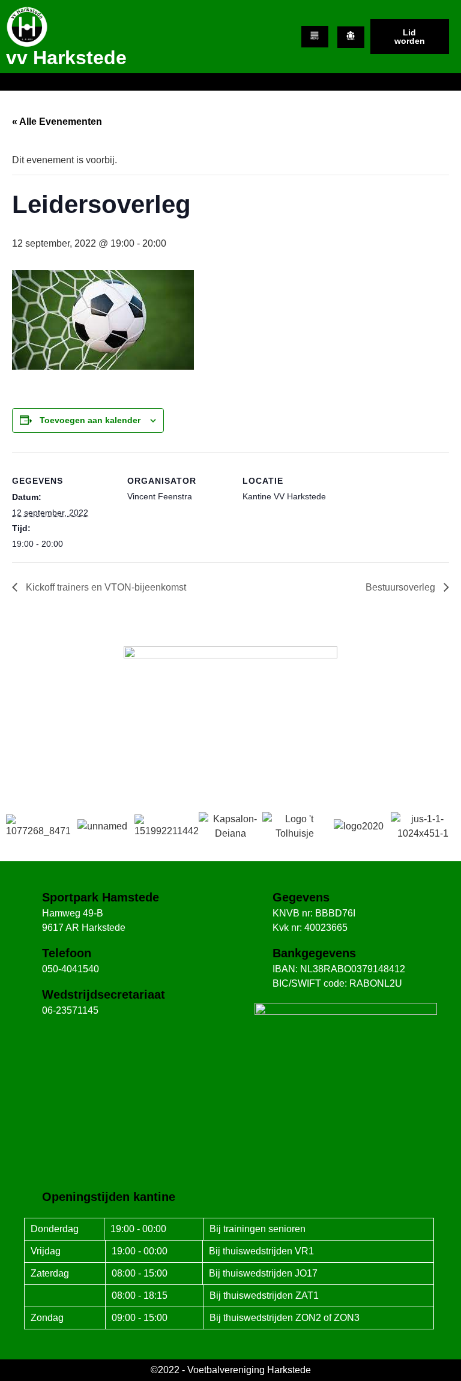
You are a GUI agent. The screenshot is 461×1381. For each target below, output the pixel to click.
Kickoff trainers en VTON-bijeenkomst (104, 587)
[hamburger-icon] (314, 36)
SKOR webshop (230, 753)
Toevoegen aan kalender (90, 420)
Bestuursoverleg (402, 587)
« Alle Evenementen (57, 121)
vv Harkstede (66, 57)
